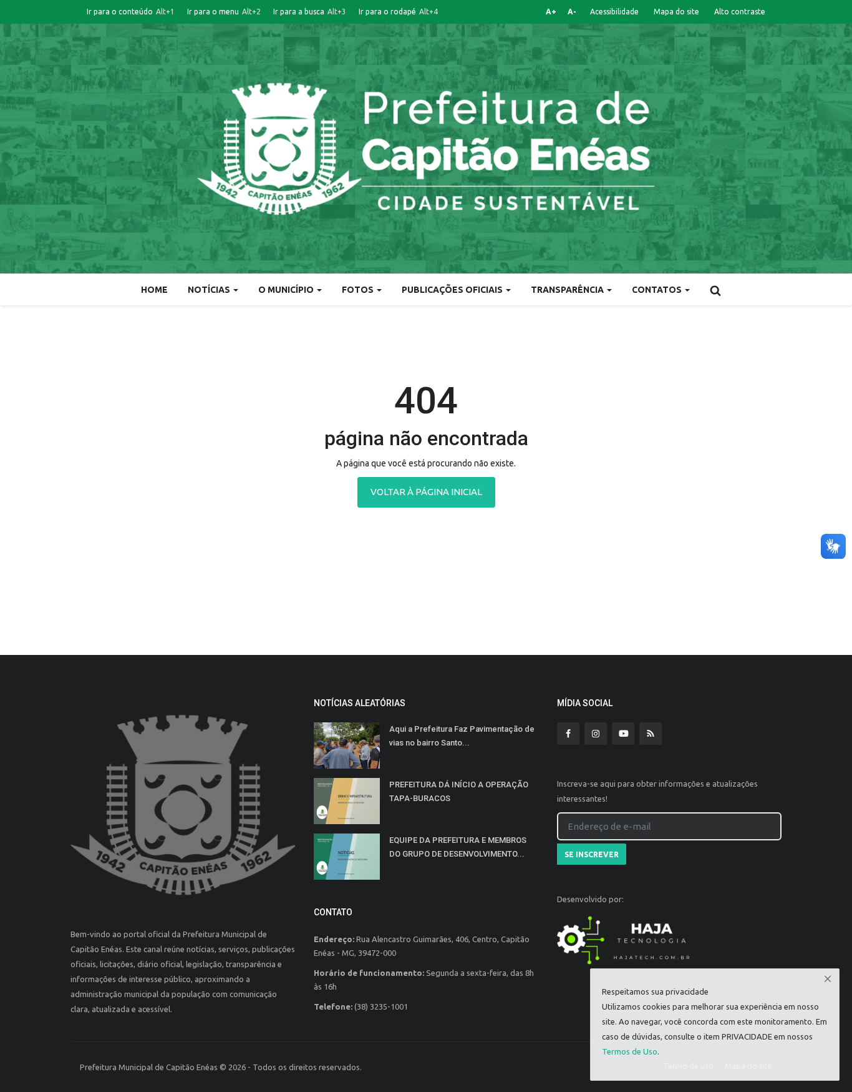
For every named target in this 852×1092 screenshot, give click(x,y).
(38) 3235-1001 (381, 1006)
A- (572, 11)
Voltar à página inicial (426, 491)
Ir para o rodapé (398, 11)
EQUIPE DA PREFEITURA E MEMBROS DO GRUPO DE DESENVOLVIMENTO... (457, 846)
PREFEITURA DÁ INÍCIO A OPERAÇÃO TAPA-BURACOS (458, 791)
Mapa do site (676, 11)
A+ (551, 11)
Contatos (658, 290)
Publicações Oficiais (453, 290)
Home (154, 290)
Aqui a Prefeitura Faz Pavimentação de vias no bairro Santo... (462, 735)
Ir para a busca (309, 11)
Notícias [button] (210, 290)
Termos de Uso (629, 1051)
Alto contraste (739, 11)
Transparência (568, 290)
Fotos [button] (358, 290)
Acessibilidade (614, 11)
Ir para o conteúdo (131, 11)
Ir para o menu (224, 11)
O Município (287, 290)
